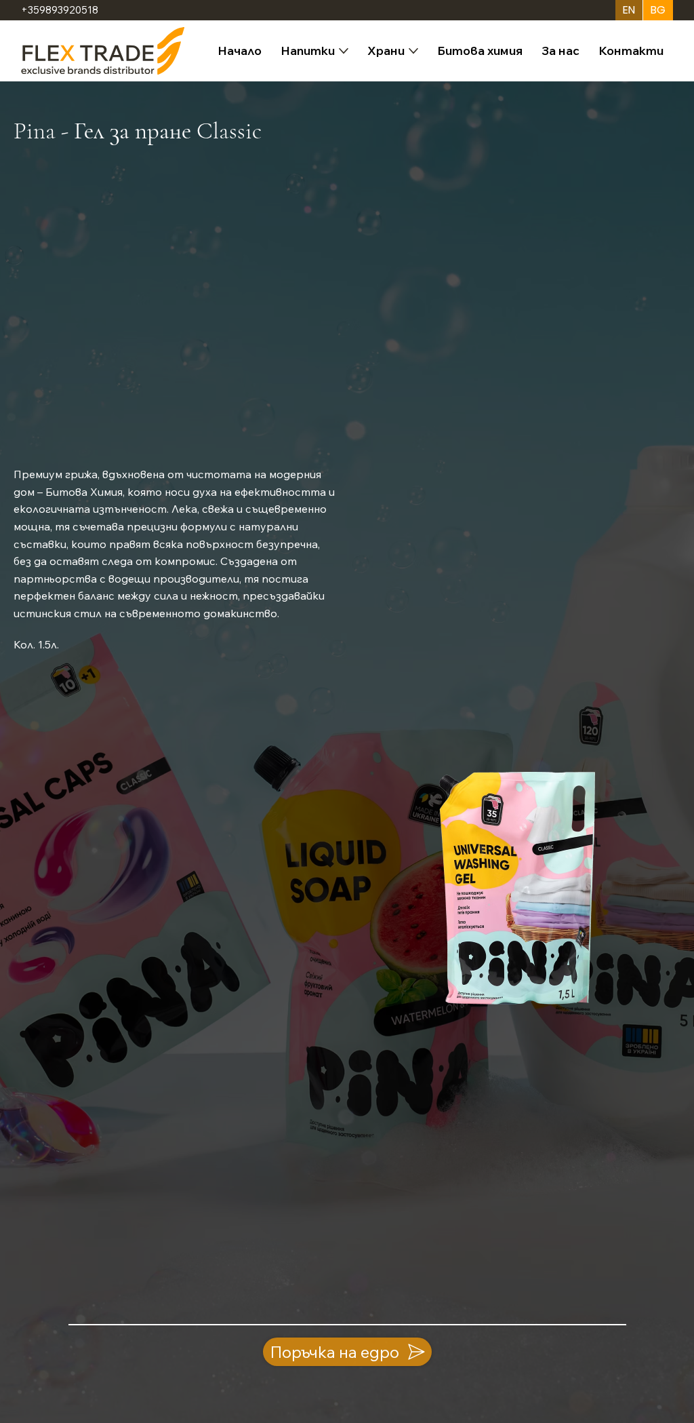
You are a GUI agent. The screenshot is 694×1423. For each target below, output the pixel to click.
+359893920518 (59, 9)
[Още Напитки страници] (343, 51)
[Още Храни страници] (413, 51)
